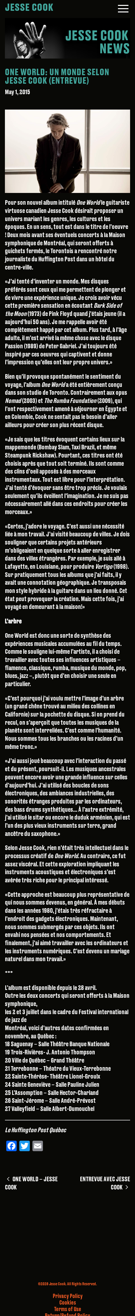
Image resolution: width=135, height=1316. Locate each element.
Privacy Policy (68, 1296)
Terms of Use (67, 1309)
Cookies (67, 1303)
